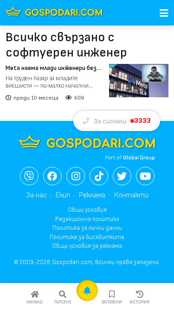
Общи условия (87, 210)
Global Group (139, 157)
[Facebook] (52, 176)
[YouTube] (145, 176)
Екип (63, 195)
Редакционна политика (87, 219)
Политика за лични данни (87, 228)
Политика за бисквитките (87, 237)
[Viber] (29, 176)
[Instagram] (75, 176)
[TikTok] (99, 176)
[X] (122, 176)
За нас (36, 195)
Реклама (92, 195)
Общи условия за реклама (87, 246)
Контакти (131, 195)
